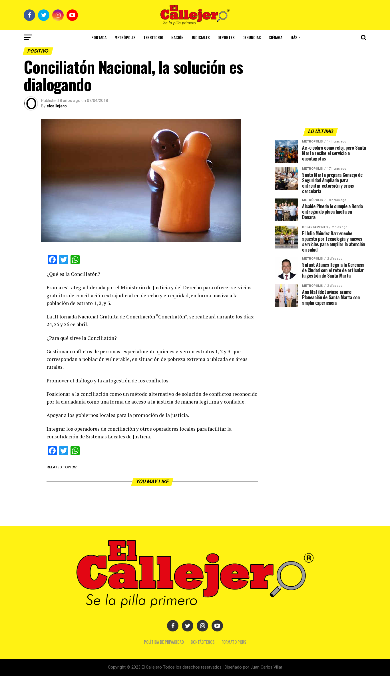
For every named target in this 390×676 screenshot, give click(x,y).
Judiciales (201, 37)
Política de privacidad (164, 642)
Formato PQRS (234, 642)
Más (293, 37)
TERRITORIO (153, 37)
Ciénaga (275, 37)
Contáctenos (203, 642)
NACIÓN (177, 37)
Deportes (226, 37)
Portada (98, 37)
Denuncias (251, 37)
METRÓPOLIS (124, 37)
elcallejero (57, 106)
